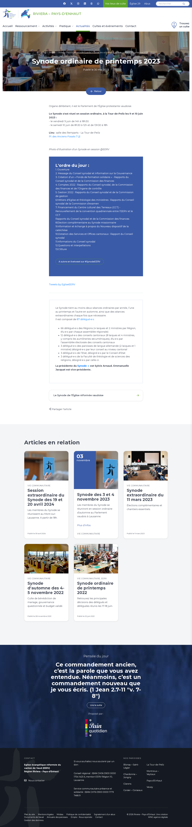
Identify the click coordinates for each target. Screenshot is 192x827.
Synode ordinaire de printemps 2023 (131, 52)
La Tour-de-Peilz (155, 764)
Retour (97, 91)
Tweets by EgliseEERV (62, 284)
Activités (48, 26)
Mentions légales (46, 814)
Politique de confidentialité (78, 814)
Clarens (127, 784)
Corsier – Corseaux (132, 790)
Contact (130, 26)
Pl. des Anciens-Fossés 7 (63, 136)
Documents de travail (34, 817)
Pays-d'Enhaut (154, 780)
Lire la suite (96, 705)
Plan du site (29, 814)
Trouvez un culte (184, 25)
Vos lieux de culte (115, 3)
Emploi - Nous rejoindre (81, 817)
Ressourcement (26, 26)
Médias (60, 814)
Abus (147, 3)
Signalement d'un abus (104, 814)
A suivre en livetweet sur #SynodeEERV (80, 261)
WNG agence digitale (158, 817)
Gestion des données (33, 820)
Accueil (8, 26)
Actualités (83, 26)
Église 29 (135, 3)
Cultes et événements (107, 26)
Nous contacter (36, 780)
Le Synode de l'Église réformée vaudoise (78, 395)
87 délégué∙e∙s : (86, 319)
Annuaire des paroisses (57, 817)
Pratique (65, 26)
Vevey (150, 787)
